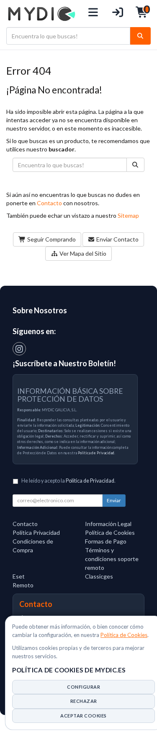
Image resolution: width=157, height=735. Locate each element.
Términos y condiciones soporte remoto (112, 558)
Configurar (83, 687)
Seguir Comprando (51, 239)
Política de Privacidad (96, 453)
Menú (93, 13)
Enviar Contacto (117, 239)
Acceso (117, 13)
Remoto (23, 585)
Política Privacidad (36, 532)
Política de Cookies (123, 635)
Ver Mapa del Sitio (82, 253)
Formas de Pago (105, 541)
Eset (19, 576)
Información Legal (108, 523)
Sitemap (128, 215)
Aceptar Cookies (83, 715)
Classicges (99, 576)
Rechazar (83, 701)
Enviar (114, 500)
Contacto (49, 202)
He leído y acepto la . (68, 481)
